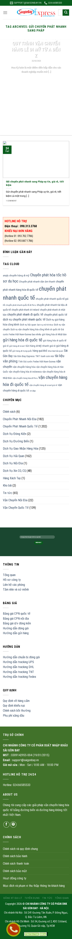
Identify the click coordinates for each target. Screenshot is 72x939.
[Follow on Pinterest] (13, 824)
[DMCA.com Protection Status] (36, 934)
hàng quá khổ (40, 350)
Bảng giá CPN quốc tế (16, 613)
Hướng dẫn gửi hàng (16, 633)
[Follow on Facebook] (6, 824)
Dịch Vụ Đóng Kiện (14, 434)
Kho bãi (7, 485)
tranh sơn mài (47, 356)
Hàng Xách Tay (12, 478)
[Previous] (6, 87)
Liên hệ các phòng (14, 585)
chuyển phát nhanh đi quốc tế (25, 314)
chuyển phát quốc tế (55, 314)
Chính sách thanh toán (16, 863)
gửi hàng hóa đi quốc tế (22, 340)
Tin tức (7, 493)
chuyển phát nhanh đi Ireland (25, 309)
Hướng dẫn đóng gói (16, 628)
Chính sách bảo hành (15, 856)
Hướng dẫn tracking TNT (18, 672)
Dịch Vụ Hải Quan (13, 456)
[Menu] (5, 12)
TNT (37, 356)
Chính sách (9, 411)
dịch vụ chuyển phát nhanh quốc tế (24, 319)
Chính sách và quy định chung (20, 849)
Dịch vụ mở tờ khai (45, 325)
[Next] (65, 87)
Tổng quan (9, 575)
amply (5, 275)
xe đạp (33, 391)
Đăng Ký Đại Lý (12, 898)
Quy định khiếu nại (14, 705)
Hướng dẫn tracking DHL (18, 667)
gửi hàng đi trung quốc (22, 351)
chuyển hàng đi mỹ (19, 275)
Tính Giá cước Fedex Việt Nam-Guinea (36, 361)
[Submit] (66, 12)
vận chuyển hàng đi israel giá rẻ (43, 385)
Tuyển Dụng (32, 898)
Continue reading (36, 78)
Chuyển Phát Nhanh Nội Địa (19, 419)
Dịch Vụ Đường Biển (16, 441)
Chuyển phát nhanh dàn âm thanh (37, 281)
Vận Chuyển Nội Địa (15, 500)
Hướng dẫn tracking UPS (18, 662)
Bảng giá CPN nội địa (16, 618)
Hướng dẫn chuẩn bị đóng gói (21, 657)
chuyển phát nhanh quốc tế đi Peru (21, 305)
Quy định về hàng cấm (16, 701)
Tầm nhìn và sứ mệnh (16, 589)
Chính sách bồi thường (17, 710)
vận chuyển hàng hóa (24, 366)
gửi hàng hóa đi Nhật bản (54, 334)
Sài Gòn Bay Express (24, 356)
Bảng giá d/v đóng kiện (17, 623)
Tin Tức (47, 898)
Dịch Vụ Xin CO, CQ (14, 471)
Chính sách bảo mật (15, 871)
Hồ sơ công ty (12, 580)
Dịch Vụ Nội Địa (13, 463)
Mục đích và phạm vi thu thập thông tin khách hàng (34, 886)
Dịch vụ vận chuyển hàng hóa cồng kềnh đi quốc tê (35, 329)
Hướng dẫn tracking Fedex (19, 677)
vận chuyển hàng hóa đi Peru (25, 378)
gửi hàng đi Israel (17, 346)
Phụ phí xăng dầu (13, 715)
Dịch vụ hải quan (28, 324)
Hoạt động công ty (14, 878)
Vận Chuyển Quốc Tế (16, 507)
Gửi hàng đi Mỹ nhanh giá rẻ (40, 345)
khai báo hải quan (55, 351)
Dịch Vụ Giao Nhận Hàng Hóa (20, 448)
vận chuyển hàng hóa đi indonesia (25, 371)
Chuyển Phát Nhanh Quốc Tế (20, 426)
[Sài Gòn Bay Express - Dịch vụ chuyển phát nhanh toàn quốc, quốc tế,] (36, 12)
